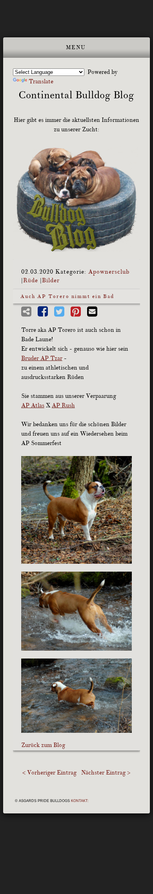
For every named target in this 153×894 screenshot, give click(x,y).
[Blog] (76, 199)
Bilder (51, 280)
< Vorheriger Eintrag (49, 772)
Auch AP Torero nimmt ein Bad (67, 296)
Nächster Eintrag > (105, 772)
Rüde (30, 280)
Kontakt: (80, 801)
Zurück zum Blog (43, 745)
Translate (41, 81)
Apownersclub (108, 272)
